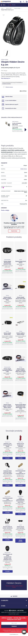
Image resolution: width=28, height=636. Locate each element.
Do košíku (7, 458)
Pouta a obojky (17, 8)
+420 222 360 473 (8, 227)
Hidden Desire (4, 59)
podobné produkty (6, 83)
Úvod (2, 8)
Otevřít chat (14, 231)
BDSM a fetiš (8, 8)
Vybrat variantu (20, 541)
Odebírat (14, 626)
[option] (14, 126)
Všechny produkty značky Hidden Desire (14, 586)
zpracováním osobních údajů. (17, 631)
